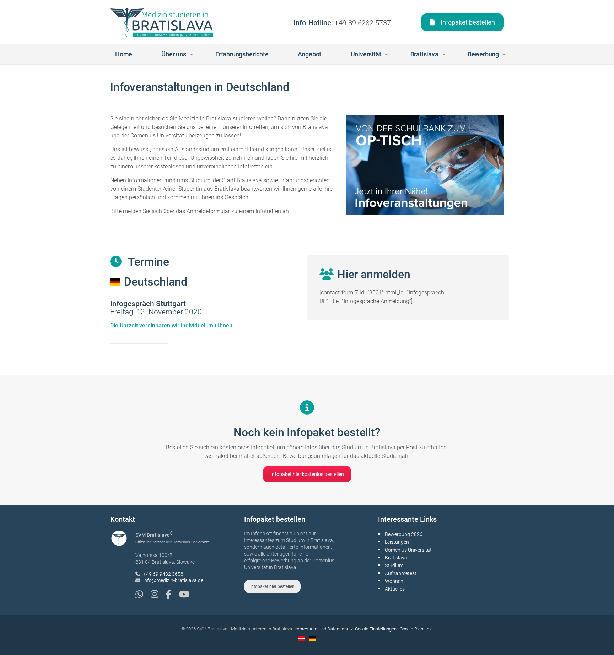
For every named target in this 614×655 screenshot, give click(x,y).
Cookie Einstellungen (376, 629)
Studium (394, 565)
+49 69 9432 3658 (163, 574)
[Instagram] (158, 594)
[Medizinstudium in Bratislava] (161, 22)
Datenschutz (340, 629)
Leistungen (397, 542)
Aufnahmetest (400, 573)
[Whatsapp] (143, 594)
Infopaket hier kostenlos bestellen (307, 474)
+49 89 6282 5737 (363, 22)
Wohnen (394, 581)
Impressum (306, 629)
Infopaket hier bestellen (272, 586)
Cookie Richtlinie (416, 629)
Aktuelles (395, 589)
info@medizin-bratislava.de (173, 580)
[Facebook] (172, 594)
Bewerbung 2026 (403, 534)
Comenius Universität (408, 550)
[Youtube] (184, 594)
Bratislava (396, 558)
